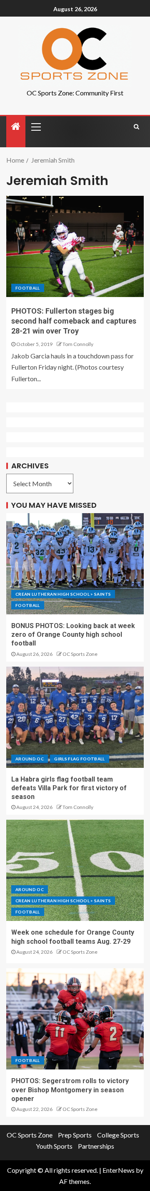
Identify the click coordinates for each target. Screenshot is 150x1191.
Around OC (29, 758)
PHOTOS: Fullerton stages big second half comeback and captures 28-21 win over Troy (73, 321)
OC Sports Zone (80, 654)
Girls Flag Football (79, 758)
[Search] (136, 126)
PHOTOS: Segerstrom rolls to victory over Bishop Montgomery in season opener (70, 1090)
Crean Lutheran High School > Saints (63, 594)
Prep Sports (75, 1135)
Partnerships (96, 1146)
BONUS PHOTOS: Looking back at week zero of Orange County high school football (73, 635)
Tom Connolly (77, 344)
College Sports (118, 1135)
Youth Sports (54, 1146)
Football (27, 287)
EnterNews (118, 1170)
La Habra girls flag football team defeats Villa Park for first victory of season (69, 788)
